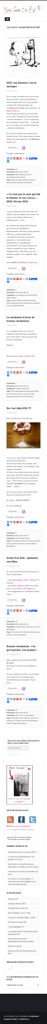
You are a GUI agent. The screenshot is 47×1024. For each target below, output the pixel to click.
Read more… (12, 142)
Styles (14, 839)
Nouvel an (21, 544)
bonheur (26, 180)
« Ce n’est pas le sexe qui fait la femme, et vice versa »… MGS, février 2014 (23, 198)
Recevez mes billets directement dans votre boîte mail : (23, 742)
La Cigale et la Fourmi (21, 721)
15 (16, 710)
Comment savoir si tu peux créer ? (22, 852)
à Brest (11, 899)
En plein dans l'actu (23, 389)
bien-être (18, 180)
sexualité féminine (17, 306)
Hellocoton (31, 829)
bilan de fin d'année (22, 632)
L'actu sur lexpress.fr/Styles (19, 839)
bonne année (20, 541)
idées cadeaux (18, 586)
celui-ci (16, 111)
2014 (13, 391)
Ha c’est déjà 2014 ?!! (19, 408)
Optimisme (34, 721)
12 (16, 169)
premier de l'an (18, 397)
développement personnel (24, 391)
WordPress (34, 1016)
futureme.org (34, 632)
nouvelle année (28, 394)
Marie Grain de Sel (21, 172)
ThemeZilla (24, 1019)
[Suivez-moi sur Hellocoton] (18, 826)
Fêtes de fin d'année (22, 718)
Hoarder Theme (10, 1019)
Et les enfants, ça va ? (17, 913)
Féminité (27, 300)
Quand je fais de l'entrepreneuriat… (23, 951)
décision (32, 180)
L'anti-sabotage (14, 927)
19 (16, 621)
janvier (19, 394)
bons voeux (30, 541)
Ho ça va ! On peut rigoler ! (25, 715)
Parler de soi (13, 946)
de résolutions (28, 591)
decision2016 (11, 182)
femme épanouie (13, 303)
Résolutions (28, 182)
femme (33, 300)
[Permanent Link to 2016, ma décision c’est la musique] (23, 76)
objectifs (9, 397)
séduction (36, 303)
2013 (13, 632)
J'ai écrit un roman (15, 922)
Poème (9, 723)
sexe (8, 306)
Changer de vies (15, 904)
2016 (13, 180)
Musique (20, 182)
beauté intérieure (17, 300)
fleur (20, 303)
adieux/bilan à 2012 (20, 580)
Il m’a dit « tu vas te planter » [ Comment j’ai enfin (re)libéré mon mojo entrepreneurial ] (22, 881)
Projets (14, 723)
